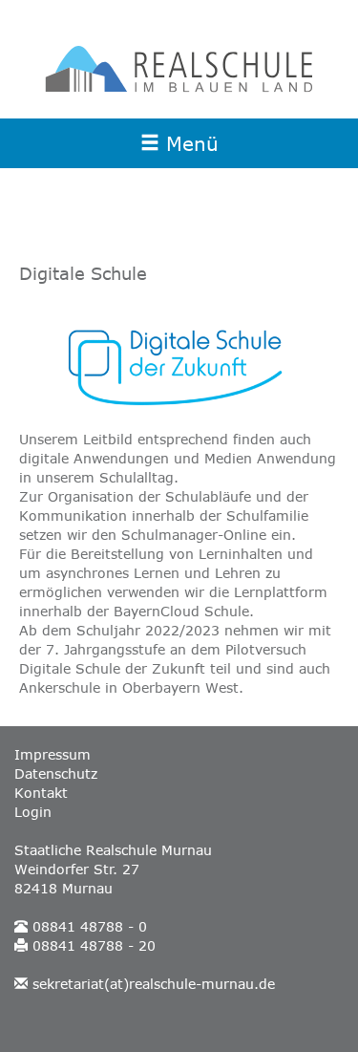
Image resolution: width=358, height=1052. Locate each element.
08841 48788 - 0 (89, 926)
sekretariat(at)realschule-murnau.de (153, 984)
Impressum (52, 754)
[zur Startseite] (179, 68)
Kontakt (41, 793)
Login (33, 812)
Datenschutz (55, 774)
